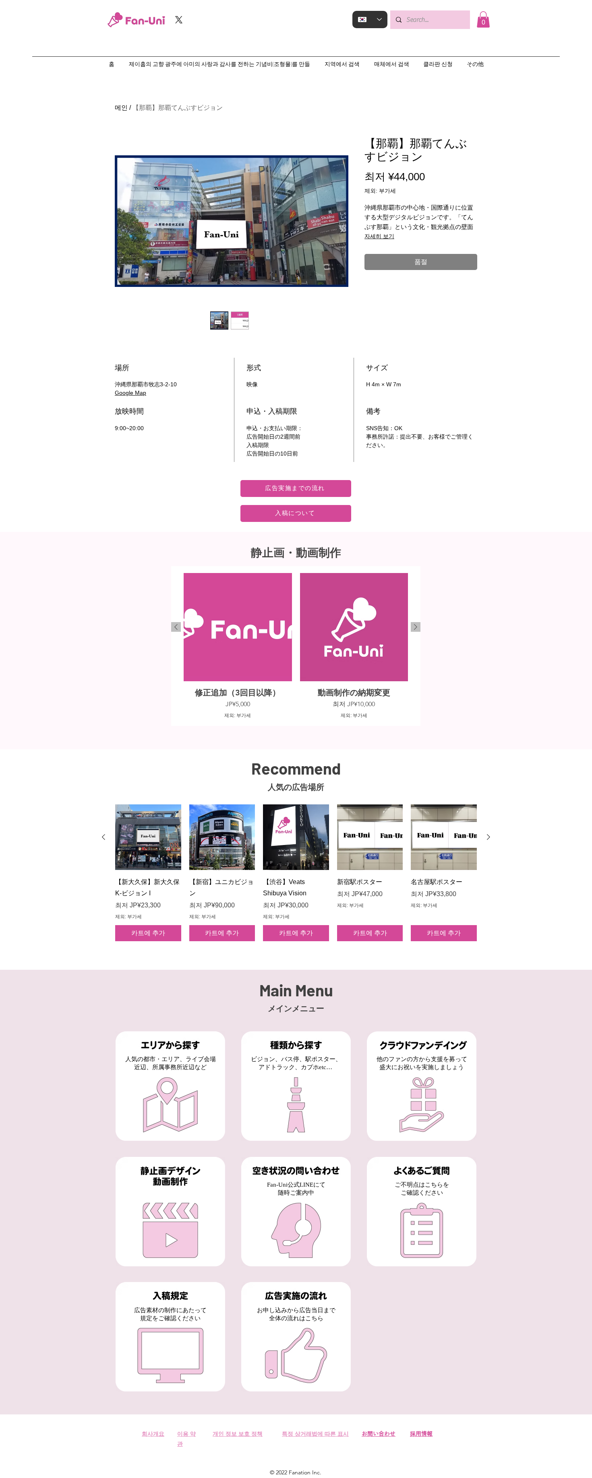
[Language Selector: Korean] (369, 19)
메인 (121, 107)
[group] (295, 646)
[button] (483, 19)
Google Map (130, 393)
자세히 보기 (379, 236)
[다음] (415, 627)
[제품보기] (148, 837)
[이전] (176, 627)
